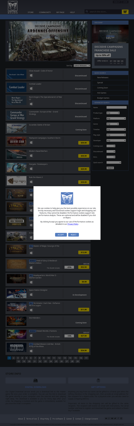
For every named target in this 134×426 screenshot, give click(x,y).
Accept (61, 235)
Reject (73, 235)
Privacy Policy (73, 224)
